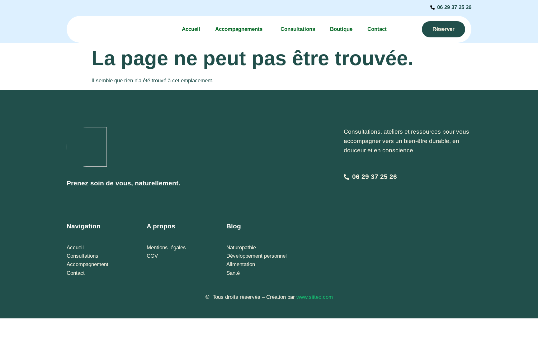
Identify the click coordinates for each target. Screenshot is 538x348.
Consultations (298, 29)
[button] (240, 29)
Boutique (341, 29)
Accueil (191, 29)
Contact (377, 29)
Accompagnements (238, 29)
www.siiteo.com (314, 297)
